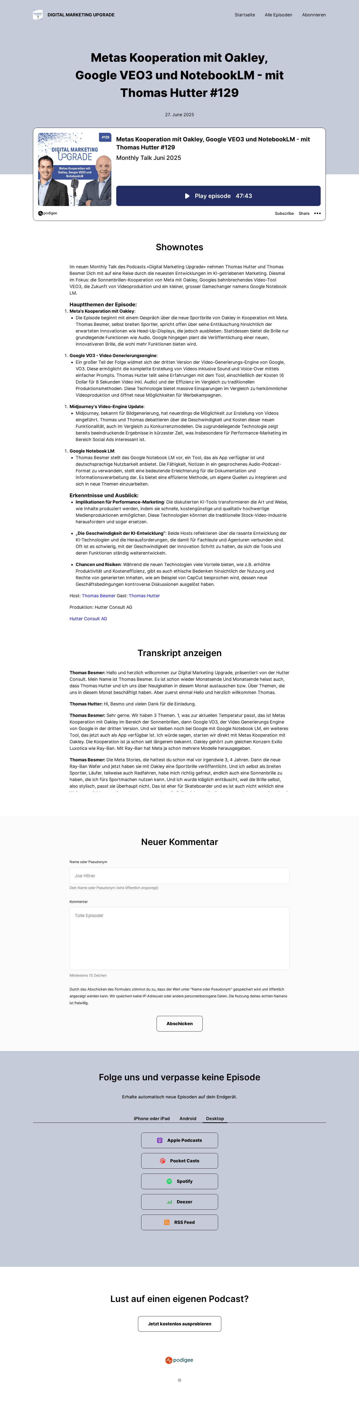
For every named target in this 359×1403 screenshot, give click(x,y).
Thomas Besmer (99, 595)
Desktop (215, 1118)
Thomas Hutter (144, 595)
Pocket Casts (184, 1160)
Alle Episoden (278, 14)
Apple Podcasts (184, 1140)
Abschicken (180, 1023)
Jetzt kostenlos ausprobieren (179, 1323)
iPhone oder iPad (152, 1118)
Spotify (185, 1181)
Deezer (184, 1201)
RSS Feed (184, 1222)
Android (188, 1118)
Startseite (245, 14)
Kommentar (79, 901)
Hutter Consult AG (88, 618)
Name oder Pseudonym (88, 862)
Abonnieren (314, 14)
